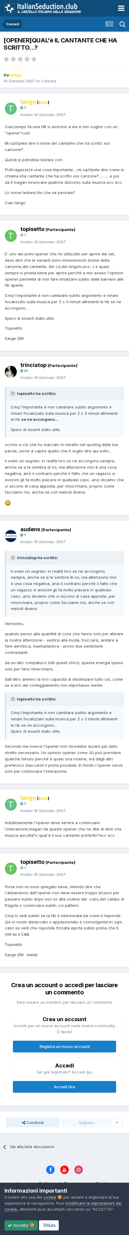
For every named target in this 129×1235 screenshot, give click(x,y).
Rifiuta (49, 1225)
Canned (48, 81)
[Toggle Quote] (13, 393)
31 (25, 371)
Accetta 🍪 (23, 1225)
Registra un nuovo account (65, 1046)
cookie (50, 1197)
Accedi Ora (64, 1086)
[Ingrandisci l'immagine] (8, 502)
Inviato (43, 114)
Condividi (34, 1122)
